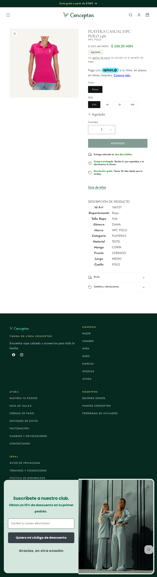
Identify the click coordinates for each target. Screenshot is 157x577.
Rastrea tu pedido (23, 398)
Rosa (97, 90)
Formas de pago (22, 413)
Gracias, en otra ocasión (41, 550)
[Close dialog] (147, 486)
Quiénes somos (93, 398)
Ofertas (88, 371)
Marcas (88, 364)
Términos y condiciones (28, 470)
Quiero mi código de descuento (41, 537)
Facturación (19, 428)
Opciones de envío (24, 421)
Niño (86, 356)
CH (96, 105)
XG (135, 105)
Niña (85, 348)
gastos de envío (101, 57)
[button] (8, 15)
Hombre (88, 341)
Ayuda (87, 379)
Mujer (86, 333)
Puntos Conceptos (96, 406)
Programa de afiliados (100, 413)
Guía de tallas (97, 187)
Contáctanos (20, 443)
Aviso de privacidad (25, 463)
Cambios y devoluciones (28, 436)
